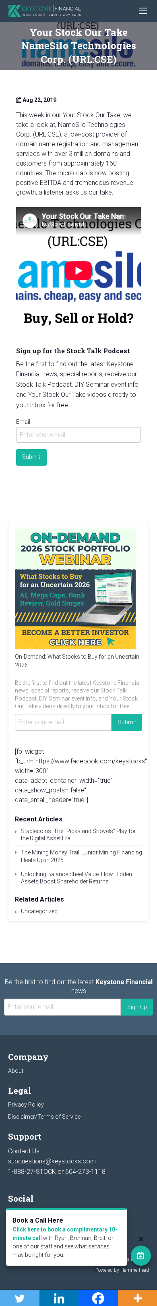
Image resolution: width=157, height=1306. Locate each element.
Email (23, 422)
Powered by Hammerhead (122, 1270)
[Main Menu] (143, 11)
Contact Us (23, 1151)
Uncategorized (39, 911)
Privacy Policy (26, 1104)
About (15, 1071)
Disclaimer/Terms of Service (44, 1116)
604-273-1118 (85, 1171)
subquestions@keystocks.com (52, 1161)
